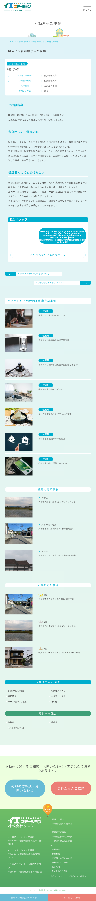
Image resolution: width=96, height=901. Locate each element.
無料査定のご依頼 (72, 898)
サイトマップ (56, 876)
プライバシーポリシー (78, 876)
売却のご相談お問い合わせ (24, 898)
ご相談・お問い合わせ (62, 858)
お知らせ (56, 867)
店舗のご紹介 (58, 819)
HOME (12, 42)
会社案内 (56, 849)
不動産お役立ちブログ (62, 837)
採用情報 (56, 854)
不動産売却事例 (59, 832)
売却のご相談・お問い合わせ (25, 788)
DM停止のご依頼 (59, 871)
